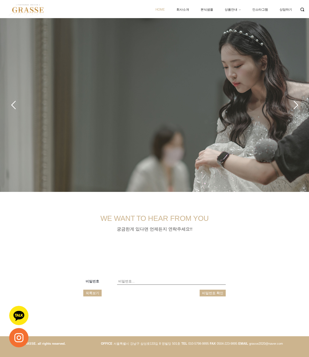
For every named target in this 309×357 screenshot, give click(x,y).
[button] (302, 9)
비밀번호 (92, 281)
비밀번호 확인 (212, 293)
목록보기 (92, 293)
